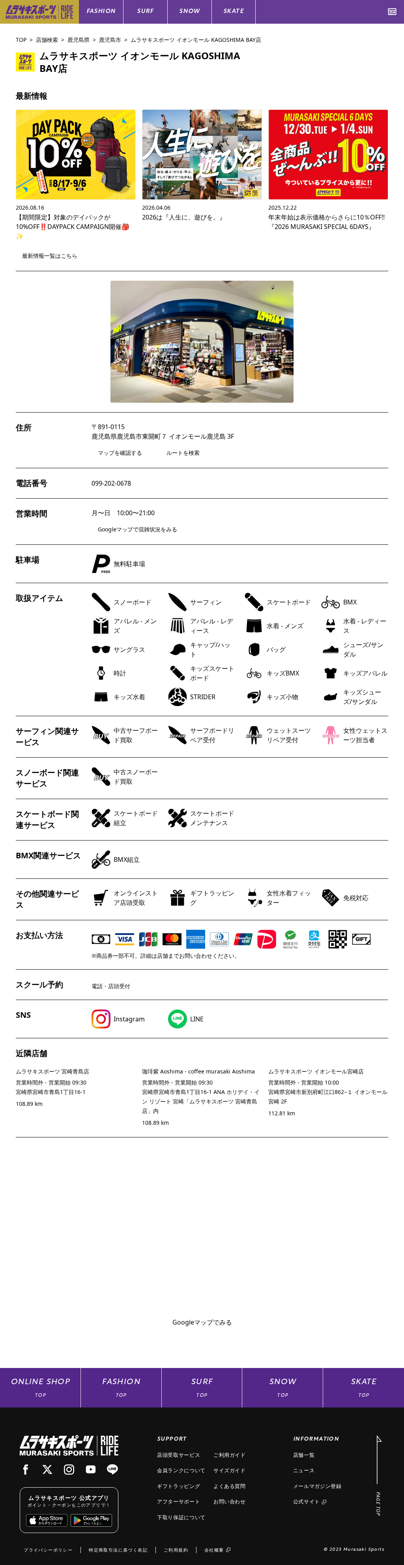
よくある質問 (229, 1486)
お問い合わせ (229, 1501)
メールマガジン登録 (317, 1486)
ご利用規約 (176, 1550)
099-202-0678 (111, 483)
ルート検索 (298, 56)
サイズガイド (229, 1470)
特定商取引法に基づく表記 (118, 1550)
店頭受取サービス (178, 1454)
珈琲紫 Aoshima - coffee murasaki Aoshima (198, 1071)
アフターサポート (178, 1501)
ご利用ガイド (229, 1454)
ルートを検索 (183, 452)
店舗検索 (47, 39)
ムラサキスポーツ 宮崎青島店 (52, 1071)
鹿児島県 (78, 39)
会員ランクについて (181, 1470)
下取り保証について (181, 1517)
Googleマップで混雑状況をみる (137, 529)
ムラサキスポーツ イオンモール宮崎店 (316, 1071)
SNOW (189, 12)
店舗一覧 (304, 1454)
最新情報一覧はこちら (49, 255)
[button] (202, 342)
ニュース (304, 1470)
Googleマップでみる (202, 1322)
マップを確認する (120, 452)
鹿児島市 (110, 39)
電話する (360, 56)
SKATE (233, 12)
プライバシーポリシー (48, 1550)
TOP (21, 39)
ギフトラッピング (178, 1486)
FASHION (101, 12)
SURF (145, 12)
